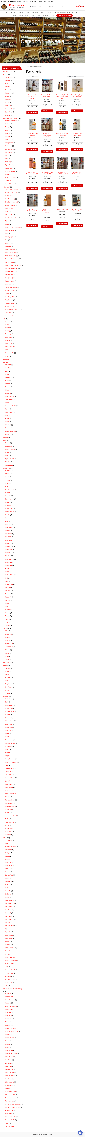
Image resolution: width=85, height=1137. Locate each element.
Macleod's (8, 597)
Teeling (7, 622)
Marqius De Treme (10, 1091)
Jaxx (6, 240)
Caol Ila (7, 515)
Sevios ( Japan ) (10, 290)
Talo (6, 966)
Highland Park (9, 575)
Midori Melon (9, 412)
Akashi (7, 477)
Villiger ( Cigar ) (9, 306)
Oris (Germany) (9, 271)
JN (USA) (8, 243)
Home (6, 12)
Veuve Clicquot (9, 184)
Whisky (27, 12)
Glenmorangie (9, 559)
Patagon (7, 941)
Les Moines (8, 1079)
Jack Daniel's (9, 768)
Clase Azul (8, 634)
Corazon (7, 637)
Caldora (7, 856)
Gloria (7, 1047)
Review (21, 15)
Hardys (7, 884)
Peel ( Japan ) (9, 274)
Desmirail (8, 1025)
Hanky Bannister (10, 759)
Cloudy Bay (8, 862)
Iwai (6, 578)
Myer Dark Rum (9, 458)
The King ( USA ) (10, 297)
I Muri (6, 887)
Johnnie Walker (9, 778)
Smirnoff (7, 690)
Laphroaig (8, 590)
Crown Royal (9, 727)
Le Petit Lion (9, 1069)
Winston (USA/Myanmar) (12, 309)
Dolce (7, 224)
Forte (6, 233)
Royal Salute (9, 803)
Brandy (20, 12)
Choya (7, 390)
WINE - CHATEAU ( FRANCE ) (12, 989)
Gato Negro (8, 881)
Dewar (7, 733)
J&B (6, 765)
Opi (6, 929)
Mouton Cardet (9, 925)
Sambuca (8, 425)
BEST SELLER (7, 71)
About (39, 15)
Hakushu (8, 568)
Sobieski (7, 693)
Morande (7, 922)
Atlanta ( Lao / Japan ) (11, 192)
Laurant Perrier (9, 149)
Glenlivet (7, 556)
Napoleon (8, 105)
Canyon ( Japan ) (10, 205)
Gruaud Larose (9, 1056)
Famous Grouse (10, 743)
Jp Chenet (8, 894)
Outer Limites (9, 935)
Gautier (7, 96)
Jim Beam (8, 774)
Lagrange (8, 1063)
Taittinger (8, 180)
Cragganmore (9, 527)
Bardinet (7, 80)
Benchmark (8, 849)
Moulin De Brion (10, 1094)
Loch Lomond (9, 784)
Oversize (6, 437)
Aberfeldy (8, 470)
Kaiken (7, 897)
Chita (6, 521)
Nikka (7, 603)
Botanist (7, 327)
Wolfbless (8, 976)
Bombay (7, 324)
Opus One (8, 932)
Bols (6, 380)
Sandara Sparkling (10, 177)
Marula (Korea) (9, 262)
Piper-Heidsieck (10, 171)
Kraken (7, 452)
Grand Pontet (9, 1050)
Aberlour (7, 473)
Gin (80, 12)
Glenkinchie (8, 552)
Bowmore (8, 505)
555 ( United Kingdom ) (12, 189)
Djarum (7, 221)
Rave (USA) (8, 284)
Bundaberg (8, 446)
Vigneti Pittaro (9, 973)
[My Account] (77, 6)
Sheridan (8, 428)
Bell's (6, 702)
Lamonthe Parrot (10, 903)
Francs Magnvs (9, 1037)
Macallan (8, 594)
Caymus (7, 859)
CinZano (7, 136)
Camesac (8, 1003)
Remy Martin (9, 109)
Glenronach (8, 562)
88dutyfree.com (16, 5)
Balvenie (7, 496)
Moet (6, 158)
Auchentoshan (9, 489)
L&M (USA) (8, 246)
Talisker (7, 616)
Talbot (7, 1123)
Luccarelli (8, 913)
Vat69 (7, 825)
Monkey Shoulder (10, 793)
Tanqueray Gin (9, 353)
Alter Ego (8, 993)
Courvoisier (8, 93)
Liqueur (5, 362)
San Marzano (9, 963)
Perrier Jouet (9, 168)
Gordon (7, 340)
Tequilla (74, 12)
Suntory (7, 613)
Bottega (7, 127)
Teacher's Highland (11, 816)
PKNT (7, 954)
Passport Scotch (10, 800)
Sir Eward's (8, 809)
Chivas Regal (9, 721)
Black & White (9, 705)
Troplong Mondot (10, 1126)
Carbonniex (8, 1012)
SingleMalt (35, 12)
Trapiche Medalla (10, 970)
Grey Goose (8, 684)
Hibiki (7, 571)
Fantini (7, 878)
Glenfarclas (8, 543)
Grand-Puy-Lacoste (11, 1053)
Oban (6, 606)
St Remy (7, 115)
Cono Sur (8, 139)
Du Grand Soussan (11, 1028)
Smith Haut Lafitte (10, 1117)
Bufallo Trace (9, 708)
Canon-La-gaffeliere (11, 1006)
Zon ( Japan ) (9, 312)
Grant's (7, 749)
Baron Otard (8, 83)
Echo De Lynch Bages (11, 1031)
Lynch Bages (9, 1085)
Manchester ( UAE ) (11, 255)
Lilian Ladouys (9, 1082)
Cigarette (13, 12)
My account (46, 15)
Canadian (8, 718)
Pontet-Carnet (9, 1110)
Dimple (7, 737)
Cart (53, 15)
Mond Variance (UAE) (11, 268)
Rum (15, 15)
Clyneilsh (8, 524)
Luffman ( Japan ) (10, 249)
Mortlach (7, 600)
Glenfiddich (8, 546)
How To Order (30, 15)
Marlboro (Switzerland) (12, 259)
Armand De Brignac (11, 120)
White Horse (9, 828)
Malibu (7, 455)
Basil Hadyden (9, 499)
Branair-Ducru (9, 996)
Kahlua (7, 402)
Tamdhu (7, 619)
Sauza (7, 656)
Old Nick (7, 462)
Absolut (7, 668)
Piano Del (8, 951)
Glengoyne (8, 549)
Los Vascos (8, 910)
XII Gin (7, 356)
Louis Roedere (9, 152)
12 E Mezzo (8, 840)
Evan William (9, 740)
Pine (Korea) (9, 278)
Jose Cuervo (9, 646)
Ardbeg (7, 483)
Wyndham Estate (10, 979)
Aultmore (8, 492)
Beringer (7, 853)
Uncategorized (7, 662)
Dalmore (7, 530)
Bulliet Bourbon (9, 711)
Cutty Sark (8, 730)
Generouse (8, 337)
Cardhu (7, 518)
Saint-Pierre (8, 1113)
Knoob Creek (9, 584)
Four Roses (8, 746)
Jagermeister (9, 399)
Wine (42, 12)
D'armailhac (8, 1019)
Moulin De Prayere (10, 1098)
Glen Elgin (8, 537)
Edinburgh (8, 334)
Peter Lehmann (9, 947)
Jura (6, 581)
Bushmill (7, 714)
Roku (6, 349)
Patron (7, 653)
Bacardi (7, 443)
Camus (7, 90)
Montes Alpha (9, 919)
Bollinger (8, 124)
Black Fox (8, 195)
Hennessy (8, 99)
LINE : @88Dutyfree (65, 15)
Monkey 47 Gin (9, 346)
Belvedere (8, 677)
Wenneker (8, 434)
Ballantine (8, 699)
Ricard (7, 421)
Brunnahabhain (9, 511)
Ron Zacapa (9, 465)
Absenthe (8, 364)
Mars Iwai (8, 790)
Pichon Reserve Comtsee (12, 1107)
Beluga (7, 674)
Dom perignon (9, 143)
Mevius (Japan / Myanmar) (13, 265)
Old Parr (7, 797)
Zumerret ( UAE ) (10, 316)
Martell (7, 102)
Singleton (8, 609)
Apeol (7, 368)
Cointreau (8, 393)
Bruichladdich (9, 508)
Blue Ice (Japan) (10, 199)
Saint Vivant (8, 112)
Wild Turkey (8, 831)
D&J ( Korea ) (9, 214)
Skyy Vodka (8, 687)
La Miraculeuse (9, 900)
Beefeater (8, 321)
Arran (6, 486)
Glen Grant (8, 540)
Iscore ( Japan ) (9, 237)
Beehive (7, 86)
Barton (7, 671)
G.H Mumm (8, 146)
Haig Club (8, 752)
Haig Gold (8, 755)
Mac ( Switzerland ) (11, 252)
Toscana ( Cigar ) (10, 303)
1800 (6, 631)
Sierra (7, 659)
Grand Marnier (9, 396)
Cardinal (7, 133)
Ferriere (7, 1034)
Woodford (8, 835)
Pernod (7, 415)
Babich (7, 843)
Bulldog (7, 331)
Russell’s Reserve (10, 806)
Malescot (8, 1088)
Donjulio (7, 640)
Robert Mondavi (10, 957)
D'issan (7, 1022)
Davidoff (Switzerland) (11, 218)
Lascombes (8, 1066)
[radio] (28, 107)
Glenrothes (8, 565)
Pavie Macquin (9, 1101)
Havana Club (9, 643)
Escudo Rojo (9, 875)
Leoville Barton (9, 1072)
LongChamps (9, 906)
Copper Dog (8, 724)
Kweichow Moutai (10, 406)
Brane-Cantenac (10, 1000)
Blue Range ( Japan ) (11, 202)
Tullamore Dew (9, 822)
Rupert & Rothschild (11, 960)
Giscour (7, 1044)
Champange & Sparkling (61, 12)
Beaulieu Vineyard (10, 846)
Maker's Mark (9, 787)
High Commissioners (11, 762)
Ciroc (6, 680)
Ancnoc (7, 480)
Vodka (49, 12)
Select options (32, 112)
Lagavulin (8, 587)
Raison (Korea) (9, 281)
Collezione (8, 865)
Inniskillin (8, 891)
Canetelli (8, 130)
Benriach (8, 502)
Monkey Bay (9, 916)
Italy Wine (6, 359)
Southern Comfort (10, 431)
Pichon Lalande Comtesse (13, 1104)
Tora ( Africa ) (9, 300)
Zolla (6, 985)
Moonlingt (8, 161)
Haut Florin (8, 1060)
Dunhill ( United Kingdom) (13, 227)
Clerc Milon (8, 1015)
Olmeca (7, 650)
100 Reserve (9, 77)
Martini (7, 155)
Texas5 (7, 293)
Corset (7, 211)
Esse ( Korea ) (9, 230)
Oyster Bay (8, 165)
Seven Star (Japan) (11, 287)
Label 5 (7, 781)
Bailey (7, 371)
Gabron (7, 1041)
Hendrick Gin (9, 343)
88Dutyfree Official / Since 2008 (42, 1134)
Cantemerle (8, 1009)
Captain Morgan (10, 449)
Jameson (8, 771)
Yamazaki (8, 625)
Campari (7, 387)
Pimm (7, 418)
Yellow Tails (8, 982)
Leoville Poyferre (10, 1075)
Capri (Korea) (9, 208)
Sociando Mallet (10, 1120)
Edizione (7, 872)
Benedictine (8, 377)
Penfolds (7, 944)
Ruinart (7, 174)
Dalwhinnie (8, 534)
